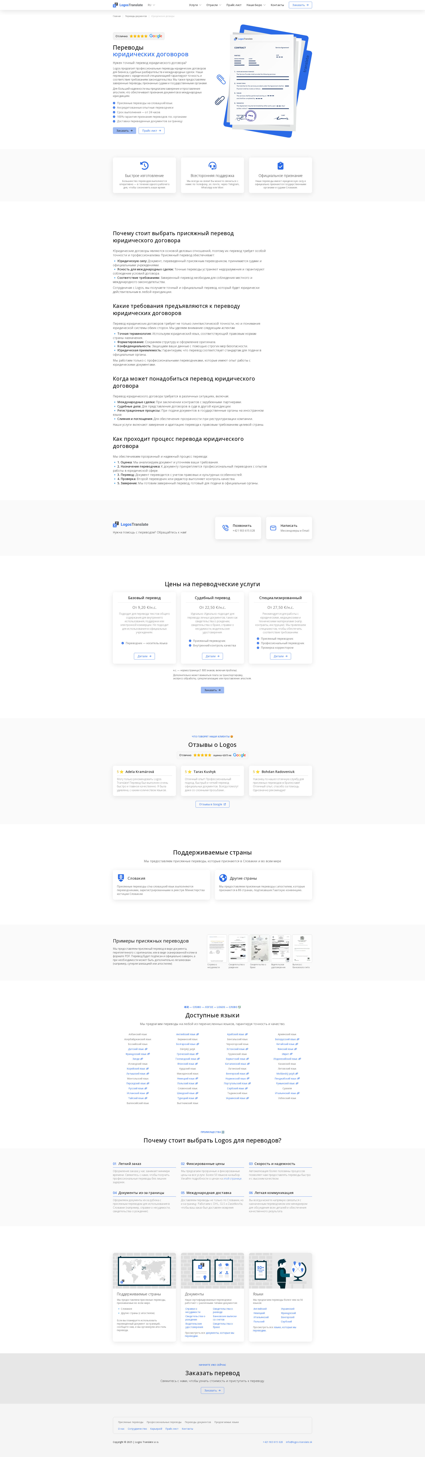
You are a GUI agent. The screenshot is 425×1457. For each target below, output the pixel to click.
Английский (260, 1308)
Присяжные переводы (130, 1422)
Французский (288, 1313)
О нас (121, 1428)
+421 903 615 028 (273, 1442)
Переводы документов (136, 16)
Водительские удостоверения (194, 1325)
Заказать (299, 5)
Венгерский (287, 1317)
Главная (117, 16)
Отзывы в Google (210, 804)
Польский (259, 1321)
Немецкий (259, 1313)
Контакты (187, 1428)
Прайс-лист (234, 5)
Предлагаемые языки (226, 1422)
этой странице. (232, 1178)
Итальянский (261, 1317)
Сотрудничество (137, 1428)
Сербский (286, 1321)
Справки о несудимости (192, 1310)
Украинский (287, 1308)
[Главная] (128, 5)
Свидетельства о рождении (195, 1318)
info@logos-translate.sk (299, 1442)
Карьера (155, 1428)
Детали (142, 656)
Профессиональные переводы (164, 1422)
